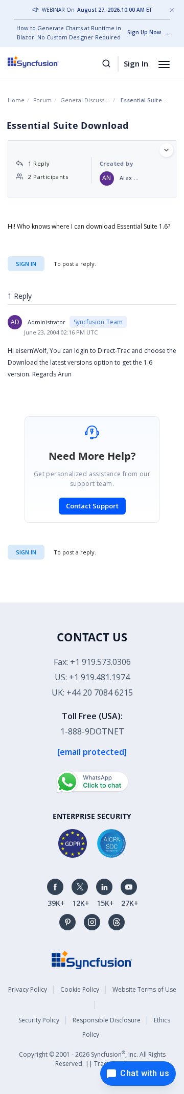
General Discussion (86, 100)
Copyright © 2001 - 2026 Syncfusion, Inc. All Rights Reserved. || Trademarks (92, 1058)
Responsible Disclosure (107, 1020)
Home (16, 100)
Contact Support (92, 505)
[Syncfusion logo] (45, 62)
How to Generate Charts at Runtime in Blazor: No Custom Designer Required (68, 32)
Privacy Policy (27, 989)
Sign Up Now (144, 32)
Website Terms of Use (144, 989)
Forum (42, 100)
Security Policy (38, 1020)
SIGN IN (26, 552)
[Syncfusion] (92, 959)
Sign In (136, 63)
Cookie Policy (79, 989)
